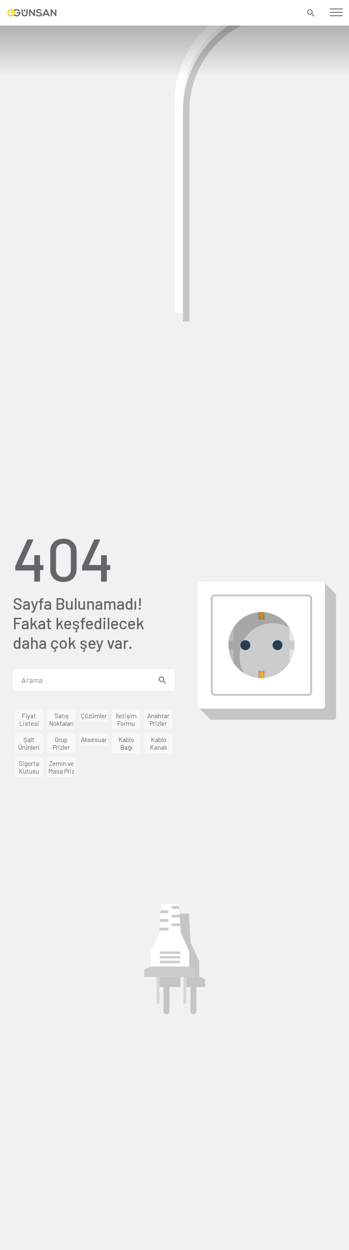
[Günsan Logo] (32, 13)
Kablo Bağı (126, 743)
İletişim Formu (126, 719)
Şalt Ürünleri (29, 743)
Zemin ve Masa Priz (61, 767)
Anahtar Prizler (158, 719)
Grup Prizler (61, 743)
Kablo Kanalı (158, 743)
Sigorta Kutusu (29, 767)
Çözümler (94, 716)
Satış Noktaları (61, 719)
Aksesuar (94, 739)
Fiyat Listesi (29, 719)
